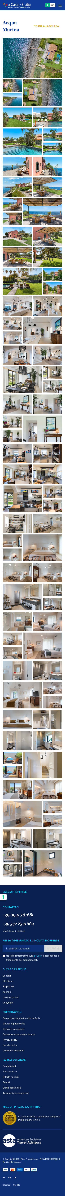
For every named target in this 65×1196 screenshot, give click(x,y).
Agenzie (7, 991)
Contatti (7, 975)
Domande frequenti (13, 1050)
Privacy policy (10, 1039)
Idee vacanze (10, 1071)
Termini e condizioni (13, 1029)
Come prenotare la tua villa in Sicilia (21, 1018)
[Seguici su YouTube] (14, 898)
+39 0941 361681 (18, 915)
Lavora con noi (10, 997)
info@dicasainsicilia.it (14, 931)
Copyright (8, 1002)
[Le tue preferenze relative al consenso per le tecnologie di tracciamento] (3, 897)
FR (9, 1177)
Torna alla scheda (46, 26)
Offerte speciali (11, 1076)
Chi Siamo (8, 981)
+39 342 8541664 (18, 923)
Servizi (6, 1082)
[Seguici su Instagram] (9, 898)
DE (15, 1177)
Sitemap (6, 1185)
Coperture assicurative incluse (19, 1034)
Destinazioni (9, 1066)
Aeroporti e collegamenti (16, 1093)
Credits (16, 1185)
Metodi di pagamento (14, 1023)
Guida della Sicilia (12, 1087)
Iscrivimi (53, 948)
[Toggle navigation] (60, 5)
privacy (38, 955)
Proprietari (8, 986)
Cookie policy (10, 1045)
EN (4, 1177)
